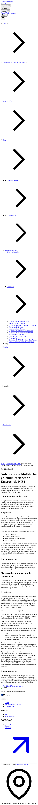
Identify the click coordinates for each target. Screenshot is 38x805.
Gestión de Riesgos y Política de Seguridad (22, 325)
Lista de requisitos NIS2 (13, 464)
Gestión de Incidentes (16, 327)
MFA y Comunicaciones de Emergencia (21, 342)
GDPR (7, 703)
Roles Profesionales (13, 252)
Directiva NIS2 (8, 101)
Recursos (4, 11)
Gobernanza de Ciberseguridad (19, 321)
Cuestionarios (7, 425)
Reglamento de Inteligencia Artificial (14, 62)
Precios (3, 13)
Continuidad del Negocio (17, 329)
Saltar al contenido (7, 2)
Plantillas (5, 347)
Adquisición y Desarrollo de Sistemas (21, 332)
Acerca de (8, 724)
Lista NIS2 (10, 287)
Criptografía (13, 338)
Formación (5, 8)
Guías (4, 140)
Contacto (8, 726)
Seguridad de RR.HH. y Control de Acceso (23, 340)
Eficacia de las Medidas (16, 334)
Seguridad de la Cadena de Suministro (21, 331)
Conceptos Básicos (13, 180)
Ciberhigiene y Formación (17, 336)
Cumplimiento (11, 215)
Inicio (3, 464)
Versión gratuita (10, 13)
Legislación (5, 6)
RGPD (5, 23)
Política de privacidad (22, 764)
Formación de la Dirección (17, 323)
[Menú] (3, 18)
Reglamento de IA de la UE (14, 704)
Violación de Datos (11, 250)
